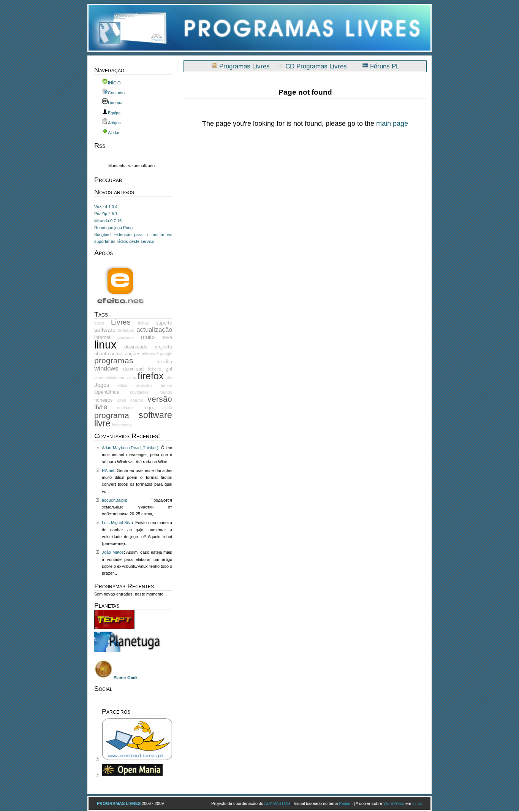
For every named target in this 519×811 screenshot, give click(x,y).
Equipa (114, 113)
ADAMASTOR (277, 803)
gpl (169, 369)
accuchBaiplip (114, 500)
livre (101, 407)
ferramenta (122, 425)
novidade (125, 408)
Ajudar (114, 132)
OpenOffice (106, 392)
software (105, 330)
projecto (163, 347)
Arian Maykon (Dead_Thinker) (130, 447)
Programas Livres (244, 66)
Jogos (101, 385)
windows (106, 368)
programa (111, 415)
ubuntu (101, 353)
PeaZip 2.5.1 (105, 213)
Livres (121, 322)
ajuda (167, 408)
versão (159, 398)
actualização (154, 329)
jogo (148, 407)
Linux (417, 803)
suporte (164, 323)
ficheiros (103, 400)
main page (392, 123)
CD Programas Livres (316, 66)
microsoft (150, 354)
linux (105, 344)
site (169, 377)
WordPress (393, 803)
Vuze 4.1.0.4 (105, 206)
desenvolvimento (109, 377)
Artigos (114, 122)
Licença (115, 102)
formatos (126, 330)
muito (148, 337)
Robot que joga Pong (113, 227)
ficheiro (154, 369)
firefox (151, 376)
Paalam (346, 803)
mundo (166, 392)
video (99, 323)
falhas (143, 323)
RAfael (108, 470)
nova (166, 337)
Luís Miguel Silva (117, 522)
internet (102, 337)
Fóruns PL (384, 66)
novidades (139, 392)
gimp (131, 377)
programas (113, 360)
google (166, 354)
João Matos (113, 552)
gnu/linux (125, 337)
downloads (135, 347)
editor (122, 385)
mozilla (164, 361)
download (133, 369)
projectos (144, 385)
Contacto (116, 92)
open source (130, 400)
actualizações (125, 353)
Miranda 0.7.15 (108, 221)
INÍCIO (114, 83)
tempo (166, 385)
